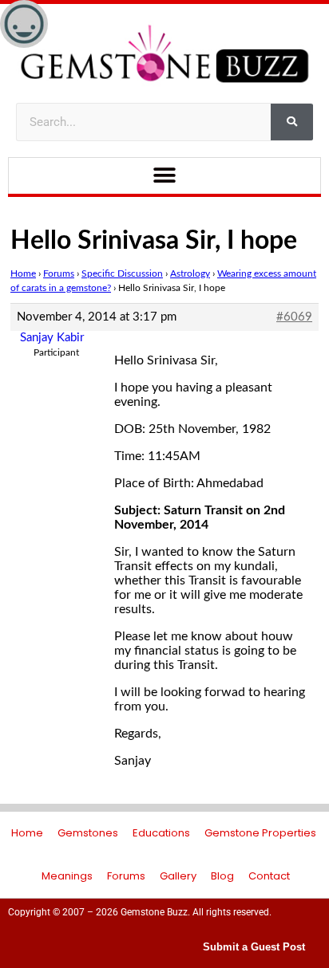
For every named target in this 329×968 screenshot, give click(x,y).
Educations (161, 832)
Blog (222, 875)
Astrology (190, 273)
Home (23, 273)
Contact (269, 875)
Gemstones (87, 832)
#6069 (294, 317)
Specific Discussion (122, 273)
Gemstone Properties (260, 832)
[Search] (292, 122)
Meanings (67, 875)
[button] (165, 176)
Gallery (178, 875)
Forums (58, 273)
